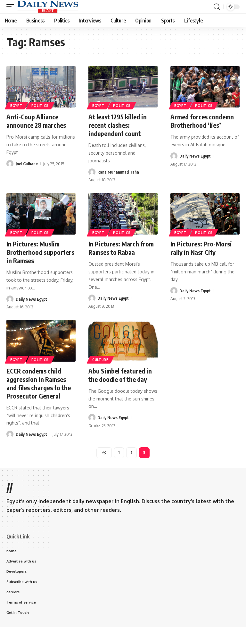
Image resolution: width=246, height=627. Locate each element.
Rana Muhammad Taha (118, 172)
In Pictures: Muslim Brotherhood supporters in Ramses (40, 252)
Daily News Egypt (195, 156)
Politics (40, 105)
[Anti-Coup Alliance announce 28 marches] (41, 87)
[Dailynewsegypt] (47, 7)
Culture (100, 360)
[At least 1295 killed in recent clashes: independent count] (123, 87)
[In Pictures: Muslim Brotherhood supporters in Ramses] (41, 214)
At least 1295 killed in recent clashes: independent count (117, 125)
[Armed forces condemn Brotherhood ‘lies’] (205, 87)
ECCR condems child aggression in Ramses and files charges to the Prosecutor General (38, 383)
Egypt (16, 105)
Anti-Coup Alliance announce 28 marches (36, 121)
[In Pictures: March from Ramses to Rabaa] (123, 214)
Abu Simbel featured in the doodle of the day (120, 375)
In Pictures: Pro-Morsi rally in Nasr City (201, 248)
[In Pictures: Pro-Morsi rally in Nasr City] (205, 214)
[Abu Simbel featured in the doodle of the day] (123, 341)
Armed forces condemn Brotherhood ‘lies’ (202, 121)
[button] (11, 7)
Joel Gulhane (27, 163)
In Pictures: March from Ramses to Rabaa (121, 248)
